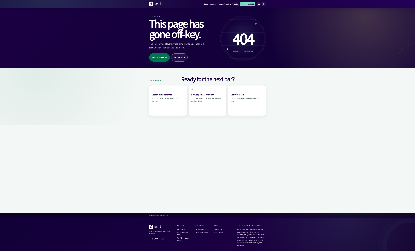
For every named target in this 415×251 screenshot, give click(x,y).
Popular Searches (224, 4)
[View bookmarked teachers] (259, 4)
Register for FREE (247, 4)
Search (212, 4)
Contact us (181, 229)
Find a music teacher (159, 57)
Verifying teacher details (183, 239)
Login (235, 4)
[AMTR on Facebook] (264, 4)
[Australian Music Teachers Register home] (156, 4)
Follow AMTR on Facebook (160, 239)
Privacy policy (218, 232)
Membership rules (202, 229)
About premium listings (182, 233)
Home (206, 4)
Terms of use (218, 229)
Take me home (179, 57)
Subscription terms (202, 232)
